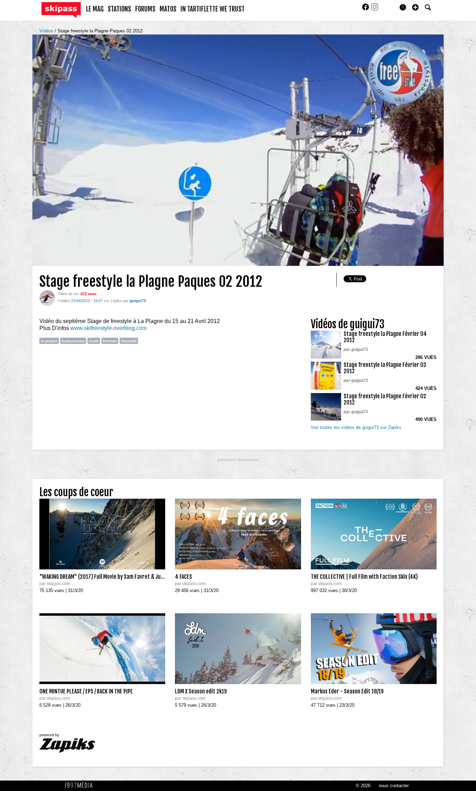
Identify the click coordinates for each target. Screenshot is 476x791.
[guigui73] (47, 297)
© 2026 (363, 785)
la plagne (49, 341)
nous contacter (394, 785)
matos (168, 9)
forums (145, 9)
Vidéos (47, 30)
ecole (94, 341)
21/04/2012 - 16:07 (87, 301)
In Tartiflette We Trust (213, 9)
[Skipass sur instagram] (374, 9)
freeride (110, 341)
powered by (49, 735)
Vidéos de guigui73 (347, 324)
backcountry (73, 341)
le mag (94, 9)
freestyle (129, 341)
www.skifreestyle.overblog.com (108, 328)
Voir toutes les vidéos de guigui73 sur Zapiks (356, 427)
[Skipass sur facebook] (366, 9)
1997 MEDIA (81, 785)
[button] (415, 7)
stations (119, 9)
